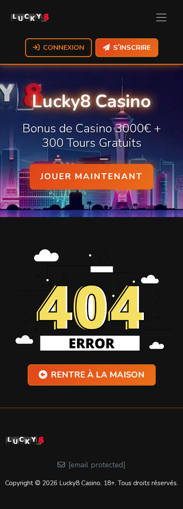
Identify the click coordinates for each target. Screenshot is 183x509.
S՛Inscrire (132, 47)
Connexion (63, 47)
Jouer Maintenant (91, 176)
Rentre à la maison (98, 374)
